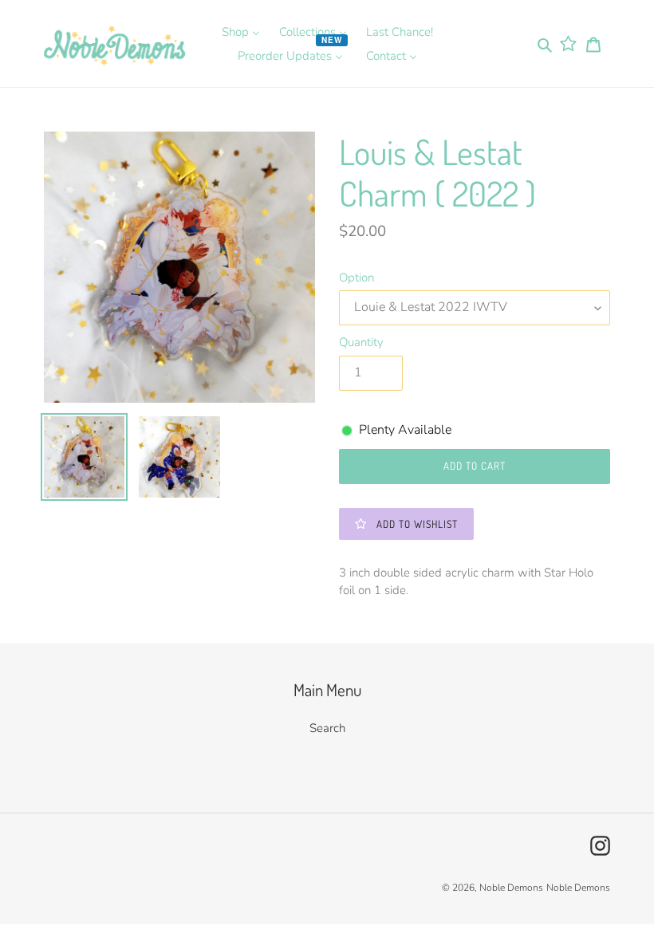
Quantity (361, 342)
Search (327, 728)
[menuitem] (241, 32)
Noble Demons (511, 887)
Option (356, 277)
